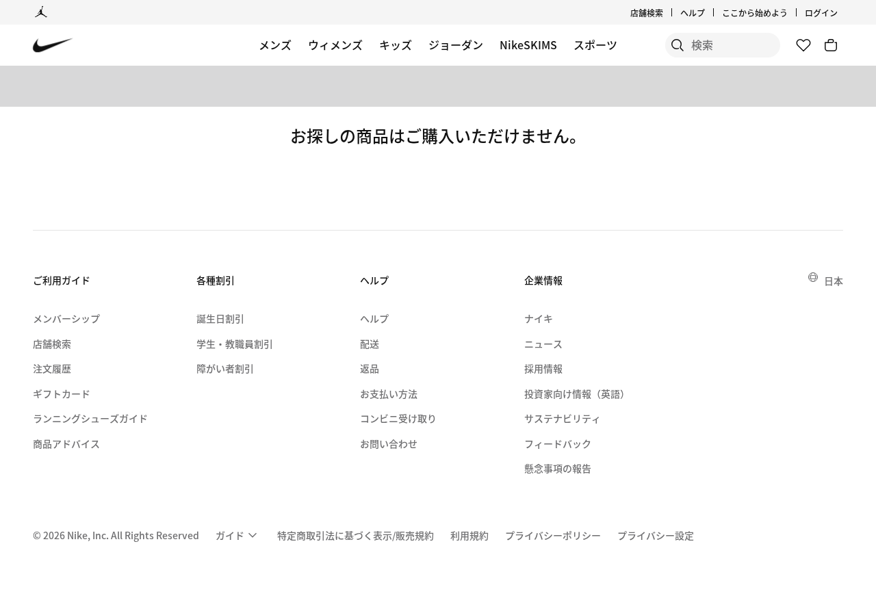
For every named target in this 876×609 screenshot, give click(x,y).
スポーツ (595, 44)
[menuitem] (709, 12)
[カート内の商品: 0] (831, 45)
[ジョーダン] (41, 12)
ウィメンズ (335, 44)
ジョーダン (455, 44)
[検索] (677, 45)
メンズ (275, 44)
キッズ (395, 44)
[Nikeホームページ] (53, 45)
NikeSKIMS (528, 44)
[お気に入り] (803, 45)
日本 (833, 280)
